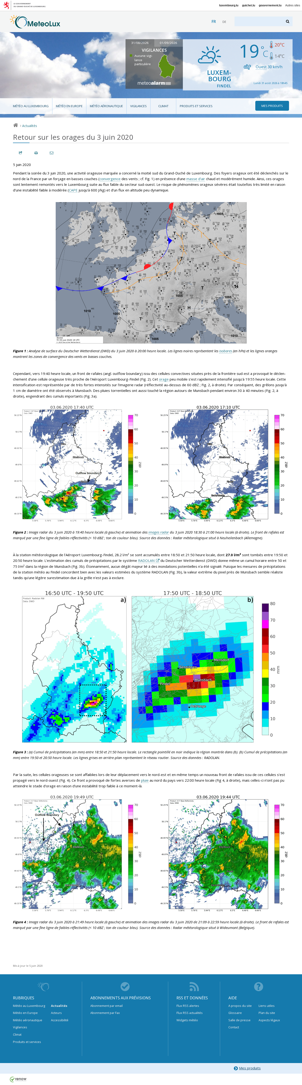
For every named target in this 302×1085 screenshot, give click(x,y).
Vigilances (138, 106)
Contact (233, 1027)
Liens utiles (267, 1006)
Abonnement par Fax (105, 1013)
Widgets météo (187, 1020)
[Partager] (21, 152)
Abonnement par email (106, 1006)
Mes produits (250, 1068)
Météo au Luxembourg (31, 106)
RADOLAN (146, 560)
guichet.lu (248, 5)
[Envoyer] (52, 152)
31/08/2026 (140, 43)
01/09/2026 (168, 43)
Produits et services (196, 106)
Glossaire (235, 1013)
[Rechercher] (288, 21)
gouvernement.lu (270, 5)
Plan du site (267, 1013)
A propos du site (240, 1006)
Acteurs (56, 1013)
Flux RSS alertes (187, 1006)
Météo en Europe (69, 106)
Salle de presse (239, 1020)
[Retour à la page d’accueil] (35, 26)
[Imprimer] (36, 152)
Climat (163, 106)
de (224, 22)
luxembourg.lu (228, 5)
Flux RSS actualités (189, 1013)
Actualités (29, 125)
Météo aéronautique (106, 106)
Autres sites (292, 5)
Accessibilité (59, 1020)
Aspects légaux (269, 1020)
